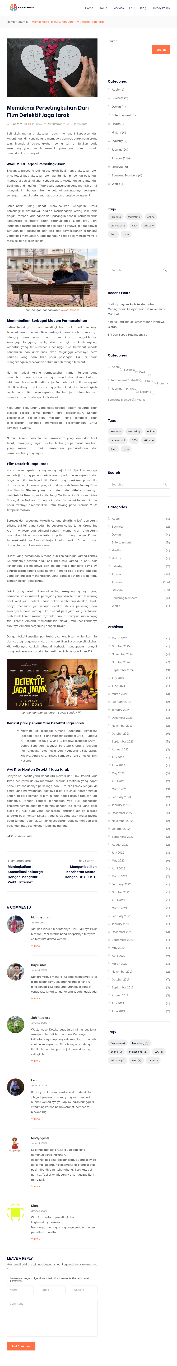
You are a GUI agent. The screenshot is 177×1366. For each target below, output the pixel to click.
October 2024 (121, 662)
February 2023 (121, 797)
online (151, 217)
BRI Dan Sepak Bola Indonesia (127, 334)
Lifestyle (117, 167)
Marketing (134, 217)
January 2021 (120, 924)
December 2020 (122, 932)
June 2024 (118, 686)
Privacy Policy (161, 8)
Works (116, 184)
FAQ (132, 8)
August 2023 (120, 749)
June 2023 (118, 765)
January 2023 (120, 805)
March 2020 (119, 963)
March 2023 (119, 789)
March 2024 (119, 694)
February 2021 (121, 916)
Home (89, 8)
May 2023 (118, 773)
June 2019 (118, 1011)
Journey (23, 21)
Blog (143, 8)
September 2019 (122, 987)
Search (112, 41)
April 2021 (118, 900)
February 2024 (121, 702)
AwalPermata (56, 124)
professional (118, 225)
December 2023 (122, 717)
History (116, 132)
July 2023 (118, 757)
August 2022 (120, 844)
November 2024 (122, 654)
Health (116, 124)
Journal (117, 149)
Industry (117, 141)
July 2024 (118, 678)
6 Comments (79, 124)
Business (117, 98)
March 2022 (119, 876)
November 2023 (122, 725)
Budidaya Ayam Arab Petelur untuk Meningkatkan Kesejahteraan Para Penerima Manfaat (137, 309)
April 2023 (118, 781)
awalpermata (70, 310)
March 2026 (119, 638)
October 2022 (121, 828)
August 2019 (120, 995)
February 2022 (121, 884)
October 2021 (120, 892)
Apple (116, 89)
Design (116, 106)
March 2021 (119, 908)
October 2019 (120, 979)
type (126, 234)
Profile (103, 8)
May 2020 (118, 947)
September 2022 (122, 836)
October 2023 (121, 733)
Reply (37, 945)
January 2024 (121, 709)
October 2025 (121, 646)
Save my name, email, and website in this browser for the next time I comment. (49, 1279)
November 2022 (122, 821)
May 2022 (118, 860)
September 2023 (122, 741)
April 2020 (118, 955)
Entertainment (121, 115)
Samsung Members (124, 175)
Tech (113, 234)
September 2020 (123, 940)
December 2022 (122, 813)
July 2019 (118, 1003)
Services (118, 8)
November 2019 (122, 971)
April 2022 (118, 868)
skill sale (149, 225)
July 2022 (118, 852)
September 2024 (123, 670)
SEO (134, 225)
